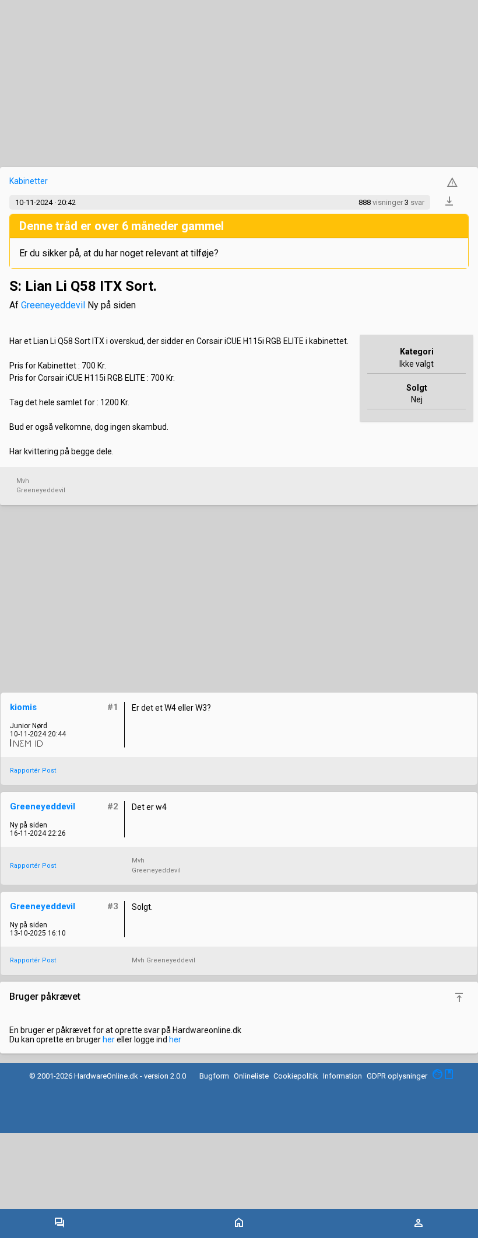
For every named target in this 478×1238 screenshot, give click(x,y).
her (109, 1039)
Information (342, 1076)
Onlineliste (251, 1076)
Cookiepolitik (295, 1076)
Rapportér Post (33, 770)
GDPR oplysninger (397, 1076)
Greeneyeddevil (53, 305)
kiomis (23, 707)
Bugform (214, 1076)
